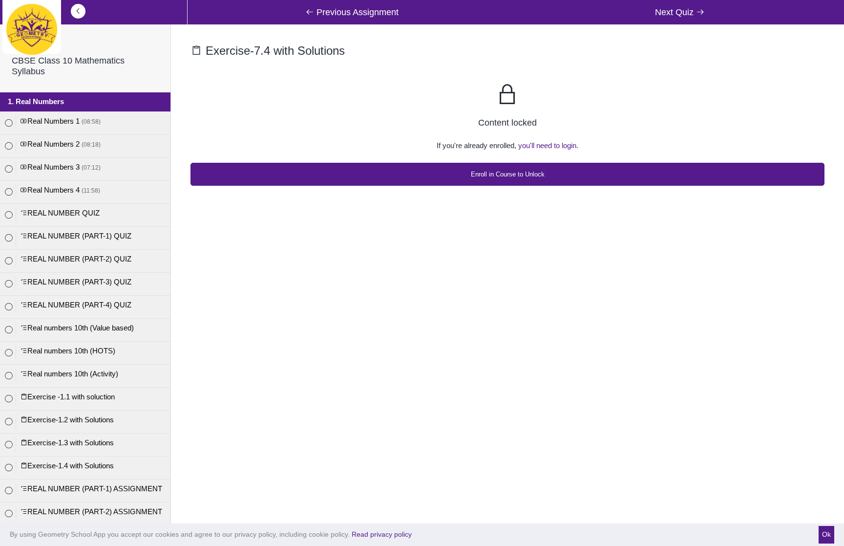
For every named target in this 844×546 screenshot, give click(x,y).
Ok (826, 534)
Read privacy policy (382, 534)
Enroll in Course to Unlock (508, 174)
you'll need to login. (548, 145)
